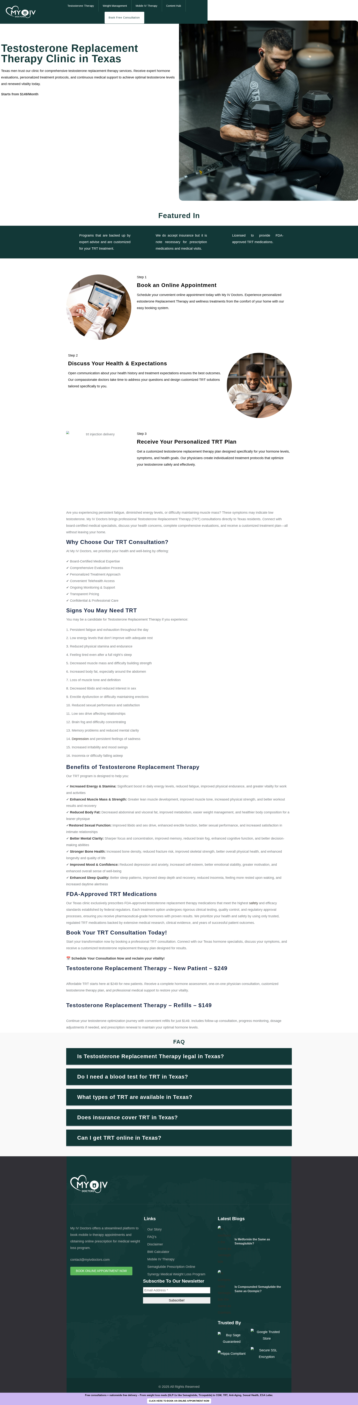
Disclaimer (155, 1244)
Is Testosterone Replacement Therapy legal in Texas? (150, 1056)
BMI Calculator (158, 1252)
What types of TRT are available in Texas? (134, 1097)
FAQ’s (151, 1237)
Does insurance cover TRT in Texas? (127, 1117)
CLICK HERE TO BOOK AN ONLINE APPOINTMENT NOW (179, 1401)
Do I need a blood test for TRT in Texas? (132, 1077)
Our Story (154, 1229)
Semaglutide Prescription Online (171, 1267)
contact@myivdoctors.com (90, 1259)
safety (253, 903)
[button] (179, 1056)
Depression (80, 739)
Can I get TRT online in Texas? (119, 1138)
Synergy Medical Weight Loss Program (176, 1274)
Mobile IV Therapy (161, 1259)
